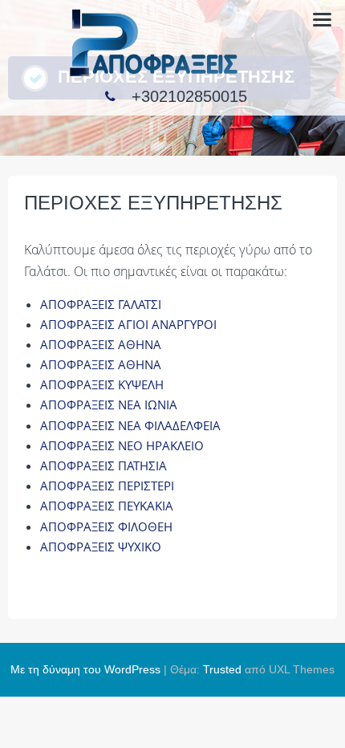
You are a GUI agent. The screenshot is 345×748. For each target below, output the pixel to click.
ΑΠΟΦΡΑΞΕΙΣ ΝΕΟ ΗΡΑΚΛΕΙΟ (122, 445)
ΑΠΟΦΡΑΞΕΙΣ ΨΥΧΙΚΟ (100, 547)
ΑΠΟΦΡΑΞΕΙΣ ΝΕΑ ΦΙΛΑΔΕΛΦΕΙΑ (130, 425)
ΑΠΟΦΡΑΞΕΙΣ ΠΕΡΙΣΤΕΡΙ (107, 486)
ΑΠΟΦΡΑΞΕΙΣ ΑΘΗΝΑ (100, 344)
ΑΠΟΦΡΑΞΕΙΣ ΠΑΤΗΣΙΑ (103, 465)
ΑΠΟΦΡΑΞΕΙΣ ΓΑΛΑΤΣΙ (100, 304)
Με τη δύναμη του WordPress (85, 669)
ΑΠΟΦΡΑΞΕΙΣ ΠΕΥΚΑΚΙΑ (106, 506)
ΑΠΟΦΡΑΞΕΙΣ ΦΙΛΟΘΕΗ (106, 526)
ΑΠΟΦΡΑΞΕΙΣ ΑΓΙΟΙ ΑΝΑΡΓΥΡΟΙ (128, 324)
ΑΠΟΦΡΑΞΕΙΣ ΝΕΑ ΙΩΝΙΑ (108, 404)
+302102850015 (189, 96)
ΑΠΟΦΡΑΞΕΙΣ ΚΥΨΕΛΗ (102, 384)
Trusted (222, 669)
